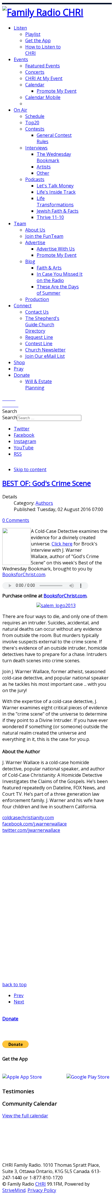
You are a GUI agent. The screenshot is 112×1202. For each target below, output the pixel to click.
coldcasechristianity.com (28, 817)
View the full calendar (25, 1115)
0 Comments (15, 520)
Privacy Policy (41, 1190)
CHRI (40, 1184)
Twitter (22, 429)
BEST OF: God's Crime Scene (46, 483)
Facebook (24, 435)
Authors (44, 503)
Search (9, 417)
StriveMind (13, 1190)
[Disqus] (55, 909)
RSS (18, 454)
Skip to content (30, 469)
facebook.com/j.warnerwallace (34, 824)
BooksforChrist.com (23, 574)
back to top (14, 984)
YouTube (24, 447)
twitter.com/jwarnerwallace (31, 830)
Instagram (25, 441)
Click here (62, 544)
